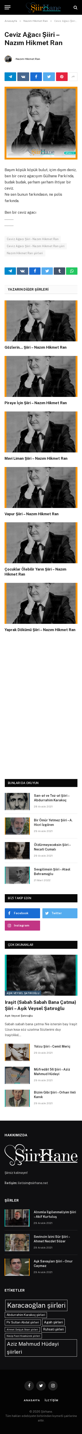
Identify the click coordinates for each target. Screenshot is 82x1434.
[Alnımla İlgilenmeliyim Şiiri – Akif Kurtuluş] (17, 1218)
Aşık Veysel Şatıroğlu (23, 993)
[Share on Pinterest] (62, 76)
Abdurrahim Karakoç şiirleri (26, 1315)
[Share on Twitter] (49, 76)
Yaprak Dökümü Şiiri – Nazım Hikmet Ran (40, 630)
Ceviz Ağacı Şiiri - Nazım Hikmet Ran (33, 239)
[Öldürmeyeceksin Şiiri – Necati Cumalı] (17, 850)
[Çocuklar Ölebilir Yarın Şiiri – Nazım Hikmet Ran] (41, 542)
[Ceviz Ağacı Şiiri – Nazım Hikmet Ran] (41, 123)
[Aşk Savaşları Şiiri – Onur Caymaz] (17, 1267)
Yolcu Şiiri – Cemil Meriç (52, 1046)
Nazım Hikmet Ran (28, 59)
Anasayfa (32, 1400)
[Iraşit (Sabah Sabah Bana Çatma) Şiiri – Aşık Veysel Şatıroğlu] (41, 975)
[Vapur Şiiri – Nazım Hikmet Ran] (41, 487)
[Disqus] (41, 704)
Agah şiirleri (53, 1322)
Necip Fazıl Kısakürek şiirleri (23, 1336)
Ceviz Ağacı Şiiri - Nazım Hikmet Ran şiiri (35, 246)
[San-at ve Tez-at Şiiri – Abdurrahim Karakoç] (17, 801)
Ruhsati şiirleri (53, 1329)
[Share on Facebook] (36, 76)
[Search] (75, 7)
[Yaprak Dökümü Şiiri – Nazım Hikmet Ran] (41, 603)
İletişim (51, 1400)
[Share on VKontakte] (23, 76)
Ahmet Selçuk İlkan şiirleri (22, 1329)
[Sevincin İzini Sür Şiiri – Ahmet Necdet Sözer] (17, 1242)
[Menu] (7, 7)
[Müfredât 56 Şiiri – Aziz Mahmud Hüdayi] (17, 1075)
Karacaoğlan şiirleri (36, 1305)
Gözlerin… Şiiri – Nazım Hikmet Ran (36, 347)
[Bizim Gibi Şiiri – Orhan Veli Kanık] (17, 1098)
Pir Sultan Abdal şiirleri (23, 1322)
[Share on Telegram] (10, 76)
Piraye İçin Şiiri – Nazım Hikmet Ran (36, 403)
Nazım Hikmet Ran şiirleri (25, 253)
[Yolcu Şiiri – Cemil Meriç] (17, 1052)
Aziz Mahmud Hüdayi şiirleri (33, 1348)
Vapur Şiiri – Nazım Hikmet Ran (32, 514)
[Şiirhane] (43, 7)
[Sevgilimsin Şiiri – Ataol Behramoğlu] (17, 875)
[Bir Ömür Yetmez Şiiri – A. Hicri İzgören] (17, 826)
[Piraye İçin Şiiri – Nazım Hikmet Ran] (41, 376)
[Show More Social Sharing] (73, 76)
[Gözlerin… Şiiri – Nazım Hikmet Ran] (41, 320)
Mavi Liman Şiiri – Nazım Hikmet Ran (36, 458)
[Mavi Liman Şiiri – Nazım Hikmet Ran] (41, 431)
